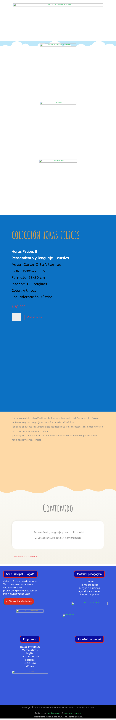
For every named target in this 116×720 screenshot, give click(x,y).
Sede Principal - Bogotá (20, 573)
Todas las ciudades (20, 601)
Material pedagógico (89, 573)
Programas (29, 639)
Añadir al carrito (34, 317)
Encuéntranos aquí (89, 639)
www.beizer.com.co (72, 713)
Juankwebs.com (54, 713)
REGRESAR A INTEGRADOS (25, 556)
